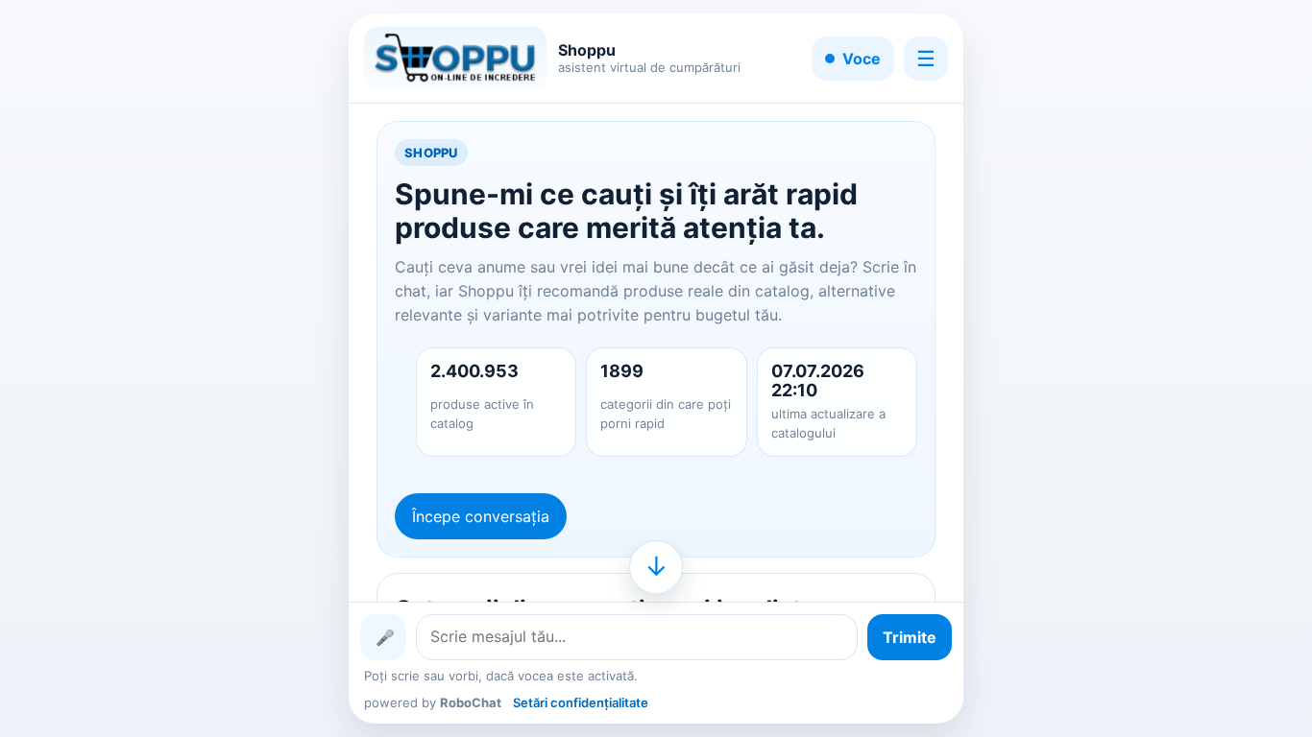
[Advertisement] (135, 368)
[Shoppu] (455, 58)
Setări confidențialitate (580, 702)
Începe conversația (480, 516)
